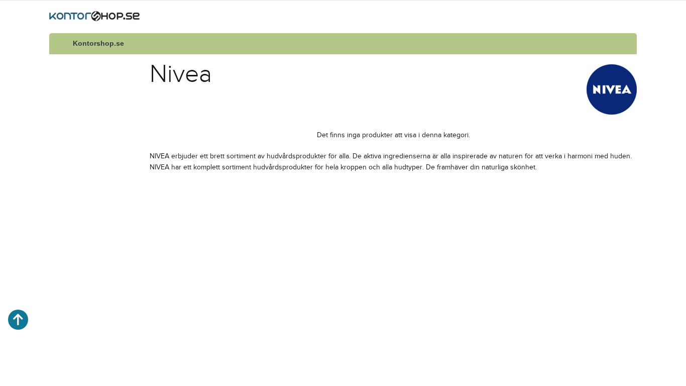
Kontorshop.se (98, 43)
